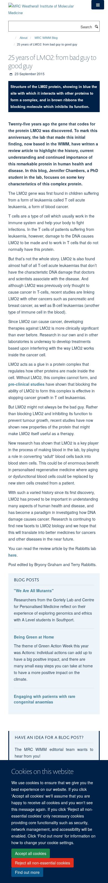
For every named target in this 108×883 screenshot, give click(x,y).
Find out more (27, 872)
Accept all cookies (30, 853)
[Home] (13, 38)
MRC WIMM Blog (46, 37)
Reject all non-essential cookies (42, 863)
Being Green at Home (34, 637)
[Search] (96, 26)
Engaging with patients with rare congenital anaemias (44, 699)
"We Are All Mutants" (34, 590)
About (23, 37)
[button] (97, 4)
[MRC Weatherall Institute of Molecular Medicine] (45, 7)
